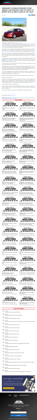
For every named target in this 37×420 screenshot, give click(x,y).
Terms (10, 395)
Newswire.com (18, 42)
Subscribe (18, 415)
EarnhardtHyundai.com (9, 60)
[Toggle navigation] (35, 2)
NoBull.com (31, 82)
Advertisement (22, 395)
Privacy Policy (15, 396)
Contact (27, 395)
